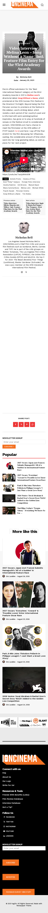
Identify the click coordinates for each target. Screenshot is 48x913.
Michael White (38, 188)
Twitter (9, 822)
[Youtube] (4, 831)
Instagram (11, 826)
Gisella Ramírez (9, 185)
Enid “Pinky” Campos (11, 182)
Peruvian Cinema (22, 191)
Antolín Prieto (15, 179)
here (17, 131)
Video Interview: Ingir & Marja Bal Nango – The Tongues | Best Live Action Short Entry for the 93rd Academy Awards (35, 208)
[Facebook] (15, 424)
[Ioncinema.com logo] (24, 5)
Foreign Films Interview (31, 182)
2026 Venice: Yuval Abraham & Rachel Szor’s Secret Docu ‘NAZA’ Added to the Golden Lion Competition (31, 499)
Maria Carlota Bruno (11, 188)
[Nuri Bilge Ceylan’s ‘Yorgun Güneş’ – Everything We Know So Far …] (8, 510)
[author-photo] (4, 576)
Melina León (26, 188)
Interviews (24, 43)
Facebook (10, 817)
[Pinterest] (26, 424)
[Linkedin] (4, 836)
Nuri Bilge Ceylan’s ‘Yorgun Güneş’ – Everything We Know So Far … (31, 510)
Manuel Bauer (34, 185)
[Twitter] (26, 272)
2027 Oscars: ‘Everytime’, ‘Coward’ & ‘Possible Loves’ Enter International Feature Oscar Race (31, 477)
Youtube (10, 831)
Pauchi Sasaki (8, 191)
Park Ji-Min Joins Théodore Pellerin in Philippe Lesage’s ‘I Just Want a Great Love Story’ (29, 487)
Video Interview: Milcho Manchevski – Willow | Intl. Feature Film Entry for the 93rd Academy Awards (13, 207)
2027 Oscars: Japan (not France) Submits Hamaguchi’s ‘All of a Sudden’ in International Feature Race (31, 466)
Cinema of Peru (29, 179)
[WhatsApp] (32, 424)
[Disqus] (24, 312)
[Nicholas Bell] (24, 227)
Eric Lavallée (10, 576)
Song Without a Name (11, 194)
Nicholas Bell (26, 77)
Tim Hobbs (26, 194)
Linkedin (9, 836)
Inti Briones (22, 185)
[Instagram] (22, 272)
